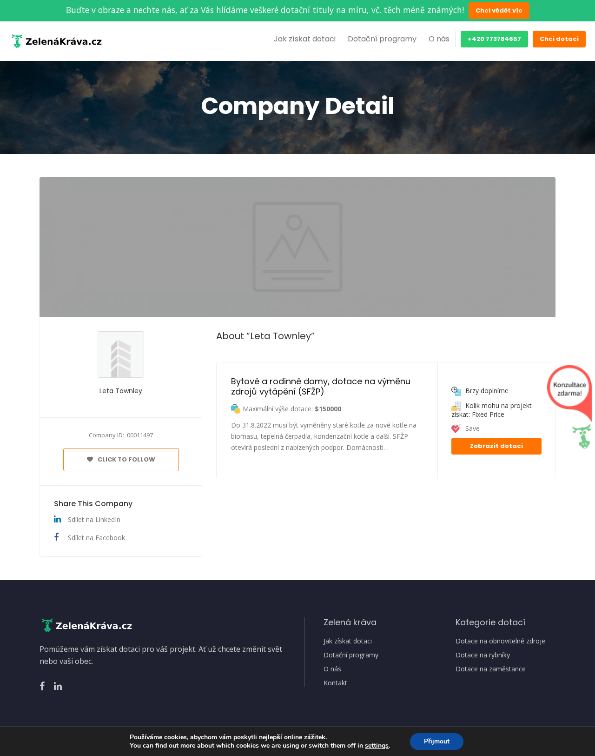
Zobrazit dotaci (496, 446)
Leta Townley (120, 391)
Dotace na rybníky (483, 655)
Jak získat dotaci (305, 38)
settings (377, 746)
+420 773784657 (494, 38)
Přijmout (437, 741)
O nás (439, 38)
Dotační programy (382, 38)
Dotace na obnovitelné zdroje (500, 641)
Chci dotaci (559, 38)
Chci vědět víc (499, 10)
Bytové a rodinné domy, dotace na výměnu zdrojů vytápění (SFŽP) (322, 386)
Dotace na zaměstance (491, 669)
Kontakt (335, 683)
